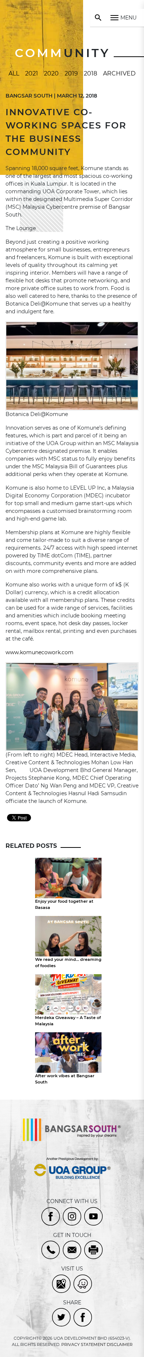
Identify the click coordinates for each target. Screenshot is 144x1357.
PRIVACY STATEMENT (83, 1344)
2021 (31, 73)
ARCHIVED (119, 73)
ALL (13, 73)
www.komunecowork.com (39, 652)
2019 (71, 73)
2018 (90, 73)
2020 (51, 73)
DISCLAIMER (120, 1344)
